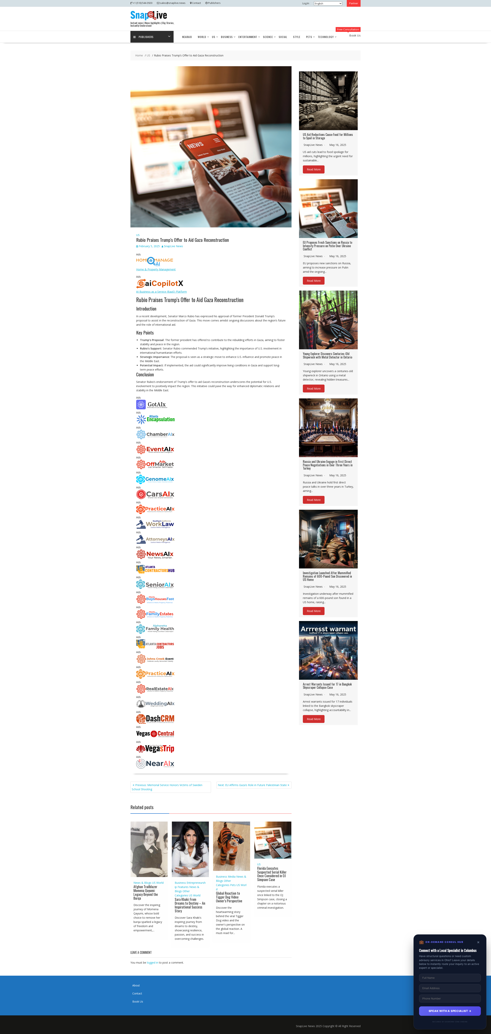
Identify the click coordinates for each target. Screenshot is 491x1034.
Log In (305, 3)
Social (283, 37)
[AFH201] (155, 633)
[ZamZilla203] (155, 423)
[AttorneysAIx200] (155, 543)
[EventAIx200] (155, 453)
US (213, 37)
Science (268, 37)
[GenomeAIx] (155, 483)
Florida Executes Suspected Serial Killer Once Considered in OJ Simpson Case (272, 874)
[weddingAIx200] (155, 707)
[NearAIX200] (155, 767)
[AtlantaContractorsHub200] (155, 573)
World (202, 37)
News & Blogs (142, 883)
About (136, 985)
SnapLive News (173, 246)
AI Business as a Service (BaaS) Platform (161, 291)
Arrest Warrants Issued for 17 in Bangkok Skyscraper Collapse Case (327, 686)
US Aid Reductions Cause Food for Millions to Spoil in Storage (328, 136)
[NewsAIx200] (155, 558)
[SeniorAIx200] (155, 588)
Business (227, 37)
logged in (152, 962)
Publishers (146, 37)
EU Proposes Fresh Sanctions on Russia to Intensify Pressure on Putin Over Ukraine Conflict (327, 245)
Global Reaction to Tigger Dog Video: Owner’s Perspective (229, 897)
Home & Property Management (156, 269)
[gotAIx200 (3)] (155, 408)
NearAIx (187, 37)
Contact (137, 993)
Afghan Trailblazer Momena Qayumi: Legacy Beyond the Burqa (145, 892)
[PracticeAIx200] (155, 678)
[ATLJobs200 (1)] (155, 648)
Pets (309, 37)
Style (296, 37)
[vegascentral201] (155, 737)
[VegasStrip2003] (155, 752)
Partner (353, 3)
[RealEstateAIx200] (155, 693)
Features (183, 887)
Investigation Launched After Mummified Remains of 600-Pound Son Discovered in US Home (327, 576)
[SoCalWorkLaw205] (155, 528)
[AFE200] (155, 618)
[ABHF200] (155, 603)
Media (232, 876)
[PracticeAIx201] (155, 513)
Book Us (137, 1001)
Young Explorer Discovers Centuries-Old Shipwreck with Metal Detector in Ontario (327, 355)
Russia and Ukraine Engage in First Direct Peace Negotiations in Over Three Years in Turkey (328, 465)
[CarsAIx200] (155, 498)
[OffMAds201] (155, 468)
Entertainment (247, 37)
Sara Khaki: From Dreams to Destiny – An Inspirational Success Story (190, 905)
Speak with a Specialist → (450, 1011)
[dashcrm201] (155, 722)
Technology (326, 37)
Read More (314, 169)
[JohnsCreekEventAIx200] (155, 663)
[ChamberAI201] (155, 438)
